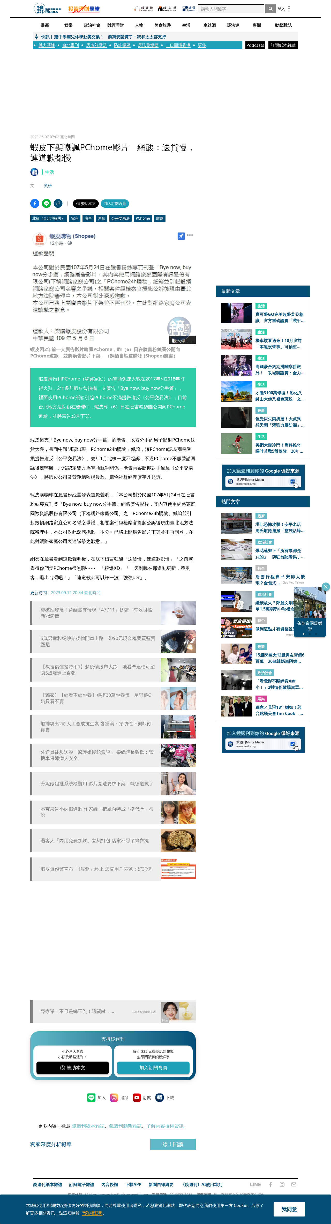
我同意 (289, 1209)
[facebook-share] (34, 203)
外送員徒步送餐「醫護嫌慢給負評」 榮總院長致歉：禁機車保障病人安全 (97, 755)
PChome (143, 218)
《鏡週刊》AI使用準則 (201, 1184)
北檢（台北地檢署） (48, 218)
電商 (74, 218)
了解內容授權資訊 (165, 1126)
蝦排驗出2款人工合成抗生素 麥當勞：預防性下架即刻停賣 (96, 727)
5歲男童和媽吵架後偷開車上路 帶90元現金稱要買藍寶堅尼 (98, 641)
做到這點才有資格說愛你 (278, 629)
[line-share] (46, 203)
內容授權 (109, 1184)
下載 (170, 1097)
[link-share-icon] (58, 203)
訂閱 (147, 1097)
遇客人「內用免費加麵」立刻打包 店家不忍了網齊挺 (95, 841)
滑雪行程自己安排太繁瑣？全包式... (280, 579)
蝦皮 (159, 218)
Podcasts (255, 45)
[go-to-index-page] (47, 8)
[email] (294, 1184)
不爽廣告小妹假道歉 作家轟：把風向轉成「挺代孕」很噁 (97, 812)
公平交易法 (120, 218)
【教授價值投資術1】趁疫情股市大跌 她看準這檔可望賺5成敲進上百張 (98, 670)
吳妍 (48, 185)
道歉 (101, 218)
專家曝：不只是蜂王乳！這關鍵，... (77, 1011)
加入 (101, 1097)
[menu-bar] (289, 9)
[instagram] (282, 1184)
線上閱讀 (173, 1144)
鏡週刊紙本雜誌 (88, 1126)
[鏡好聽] (143, 8)
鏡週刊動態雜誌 (125, 1126)
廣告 (88, 218)
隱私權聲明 (92, 1213)
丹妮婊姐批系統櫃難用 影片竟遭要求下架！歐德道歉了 (97, 784)
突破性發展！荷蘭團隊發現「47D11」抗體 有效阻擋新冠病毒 (96, 613)
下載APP (133, 1184)
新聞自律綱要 (161, 1184)
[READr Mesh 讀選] (189, 8)
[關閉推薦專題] (326, 587)
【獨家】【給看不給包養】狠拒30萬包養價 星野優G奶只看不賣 (96, 698)
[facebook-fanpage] (270, 1184)
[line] (255, 1184)
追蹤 (124, 1097)
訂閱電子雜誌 (81, 1184)
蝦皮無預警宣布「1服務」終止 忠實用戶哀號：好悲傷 (96, 869)
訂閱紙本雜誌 (283, 45)
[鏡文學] (167, 8)
